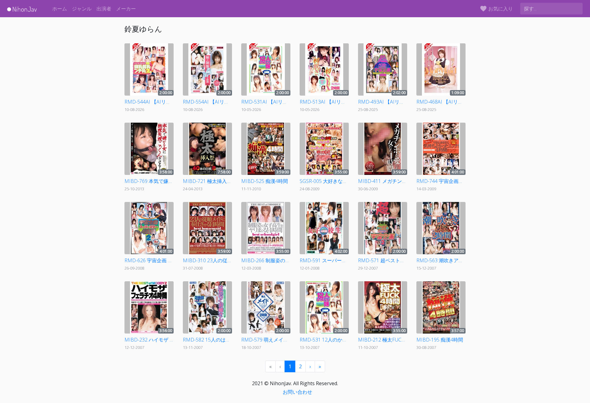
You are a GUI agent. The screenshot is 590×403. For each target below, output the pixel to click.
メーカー (126, 8)
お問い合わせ (297, 392)
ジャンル (82, 8)
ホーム (59, 8)
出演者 (103, 8)
